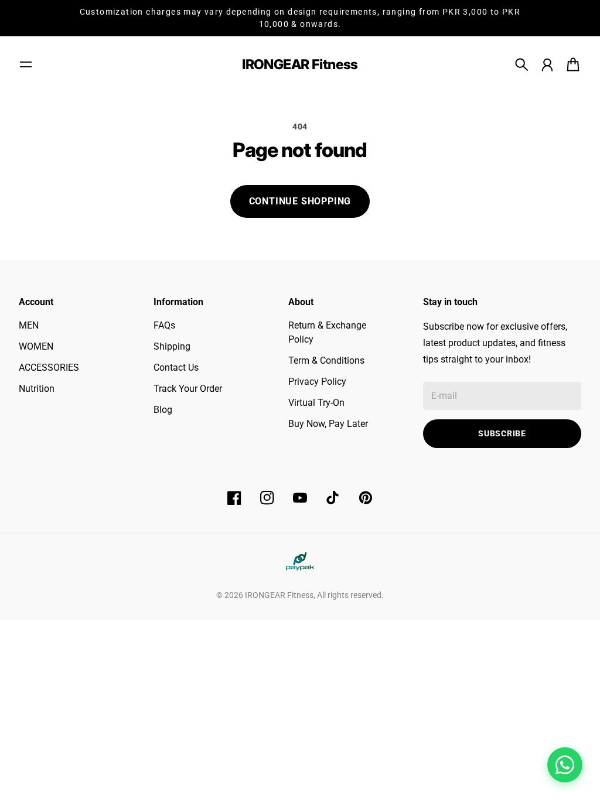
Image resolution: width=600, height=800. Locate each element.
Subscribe (502, 433)
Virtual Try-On (316, 402)
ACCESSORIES (49, 367)
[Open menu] (26, 64)
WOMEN (36, 346)
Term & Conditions (326, 360)
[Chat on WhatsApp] (564, 764)
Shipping (172, 346)
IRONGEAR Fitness (279, 595)
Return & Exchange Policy (327, 332)
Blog (163, 409)
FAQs (164, 325)
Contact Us (176, 367)
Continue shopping (300, 201)
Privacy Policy (317, 381)
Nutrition (36, 388)
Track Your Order (188, 388)
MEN (29, 325)
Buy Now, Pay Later (328, 423)
